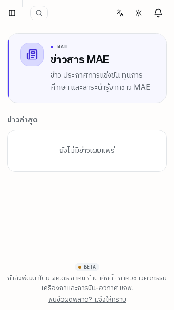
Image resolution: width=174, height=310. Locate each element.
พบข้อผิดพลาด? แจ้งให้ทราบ (87, 299)
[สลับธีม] (138, 13)
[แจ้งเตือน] (158, 13)
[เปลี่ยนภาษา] (120, 13)
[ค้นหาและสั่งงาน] (39, 13)
